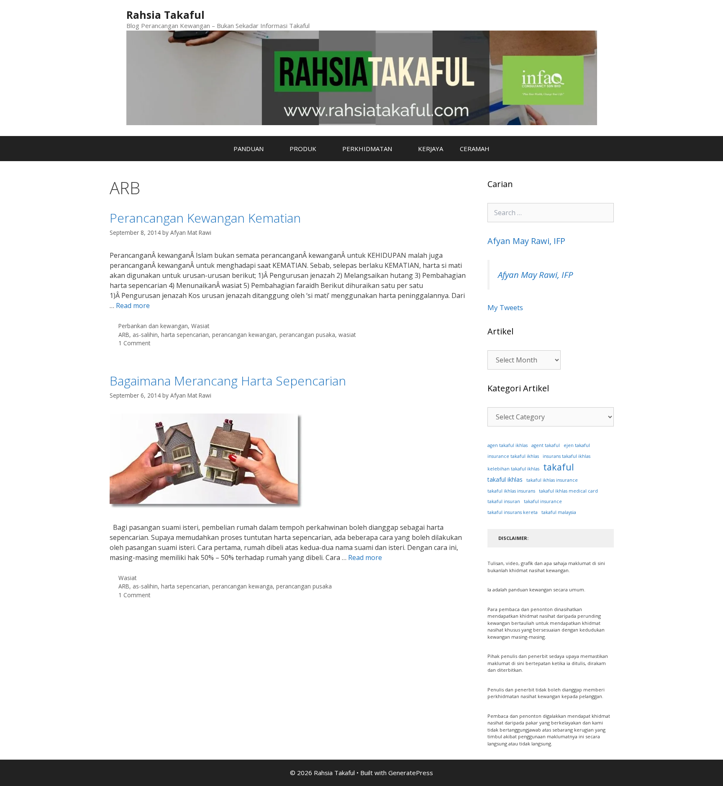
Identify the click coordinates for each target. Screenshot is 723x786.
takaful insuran (503, 501)
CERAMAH (475, 148)
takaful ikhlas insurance (552, 480)
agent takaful (545, 445)
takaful (558, 467)
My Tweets (505, 307)
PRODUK (303, 148)
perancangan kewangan (244, 335)
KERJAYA (430, 148)
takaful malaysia (558, 512)
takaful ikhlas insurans (511, 491)
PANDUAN (248, 148)
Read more (133, 305)
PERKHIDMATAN (367, 148)
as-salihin (145, 335)
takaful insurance (543, 501)
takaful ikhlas (505, 479)
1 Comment (134, 343)
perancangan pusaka (307, 335)
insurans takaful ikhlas (566, 456)
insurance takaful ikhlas (513, 456)
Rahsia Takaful (165, 15)
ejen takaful (577, 445)
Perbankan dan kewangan (153, 326)
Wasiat (200, 326)
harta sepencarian (185, 335)
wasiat (347, 335)
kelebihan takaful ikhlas (513, 469)
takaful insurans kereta (512, 512)
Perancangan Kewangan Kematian (205, 217)
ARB (123, 335)
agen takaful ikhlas (507, 445)
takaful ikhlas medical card (568, 491)
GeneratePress (410, 772)
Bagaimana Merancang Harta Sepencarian (228, 380)
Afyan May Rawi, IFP (526, 241)
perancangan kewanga (242, 586)
